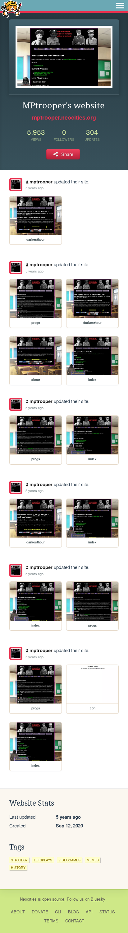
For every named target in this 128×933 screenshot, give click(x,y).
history (18, 867)
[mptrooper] (16, 184)
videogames (69, 860)
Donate (40, 912)
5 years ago (34, 187)
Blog (73, 912)
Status (107, 912)
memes (93, 860)
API (89, 912)
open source (53, 899)
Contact (74, 921)
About (18, 912)
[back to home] (11, 8)
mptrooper (41, 181)
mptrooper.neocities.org (64, 117)
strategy (19, 860)
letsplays (43, 860)
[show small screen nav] (120, 5)
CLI (58, 912)
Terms (51, 921)
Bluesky (98, 899)
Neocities (28, 899)
